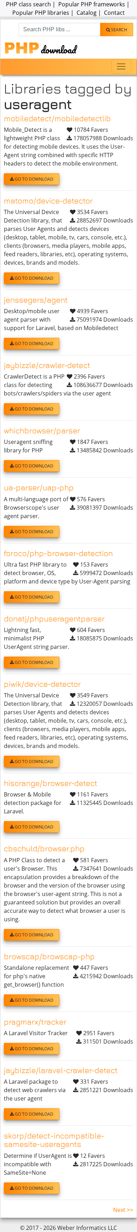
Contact (114, 13)
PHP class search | (31, 4)
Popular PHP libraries (40, 13)
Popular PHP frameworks (91, 4)
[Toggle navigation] (121, 66)
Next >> (123, 1210)
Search (118, 30)
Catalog (87, 13)
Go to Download (33, 179)
